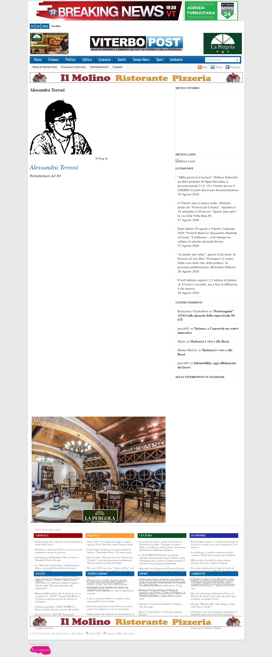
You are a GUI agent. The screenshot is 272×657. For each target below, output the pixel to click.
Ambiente (176, 59)
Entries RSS (95, 633)
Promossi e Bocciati (73, 67)
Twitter (218, 67)
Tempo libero (141, 59)
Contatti (117, 67)
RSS (205, 67)
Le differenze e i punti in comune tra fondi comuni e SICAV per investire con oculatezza (213, 554)
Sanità (122, 59)
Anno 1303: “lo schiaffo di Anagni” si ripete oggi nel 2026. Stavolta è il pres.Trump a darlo (110, 543)
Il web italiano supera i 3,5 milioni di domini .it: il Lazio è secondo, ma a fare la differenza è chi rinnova (207, 284)
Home (37, 59)
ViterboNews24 (99, 67)
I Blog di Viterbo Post (44, 67)
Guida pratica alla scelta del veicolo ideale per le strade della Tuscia (58, 543)
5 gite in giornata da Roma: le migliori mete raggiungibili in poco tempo (108, 600)
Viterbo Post (44, 633)
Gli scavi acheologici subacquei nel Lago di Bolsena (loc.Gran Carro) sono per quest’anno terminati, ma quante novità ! (213, 596)
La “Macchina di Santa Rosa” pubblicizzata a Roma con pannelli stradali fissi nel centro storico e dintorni (57, 568)
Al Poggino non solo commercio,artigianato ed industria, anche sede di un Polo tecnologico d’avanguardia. (214, 614)
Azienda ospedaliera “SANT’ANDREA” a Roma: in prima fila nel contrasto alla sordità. (57, 608)
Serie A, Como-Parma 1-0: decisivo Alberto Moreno (160, 613)
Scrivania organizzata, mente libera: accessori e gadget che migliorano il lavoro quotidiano (110, 607)
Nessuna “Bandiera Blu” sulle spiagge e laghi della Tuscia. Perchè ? (213, 605)
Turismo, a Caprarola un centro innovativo (208, 330)
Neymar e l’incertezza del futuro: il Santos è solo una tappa (160, 605)
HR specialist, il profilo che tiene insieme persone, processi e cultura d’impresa (211, 561)
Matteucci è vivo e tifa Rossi (209, 341)
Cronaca (53, 59)
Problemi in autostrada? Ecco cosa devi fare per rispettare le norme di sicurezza (58, 551)
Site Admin (77, 633)
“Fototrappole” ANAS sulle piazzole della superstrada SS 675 (206, 315)
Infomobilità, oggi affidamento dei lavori (207, 365)
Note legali (128, 633)
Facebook (235, 67)
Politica (70, 59)
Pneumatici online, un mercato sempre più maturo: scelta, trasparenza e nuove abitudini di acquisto (110, 590)
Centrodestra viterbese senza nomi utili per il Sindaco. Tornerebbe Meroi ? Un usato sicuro (109, 551)
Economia (105, 59)
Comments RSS (114, 633)
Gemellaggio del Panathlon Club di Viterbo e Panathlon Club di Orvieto (57, 559)
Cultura (87, 59)
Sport (159, 59)
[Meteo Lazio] (186, 161)
